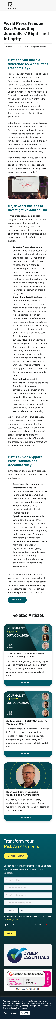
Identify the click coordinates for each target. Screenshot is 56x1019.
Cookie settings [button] (11, 1013)
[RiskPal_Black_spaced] (10, 2)
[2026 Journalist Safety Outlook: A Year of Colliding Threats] (28, 625)
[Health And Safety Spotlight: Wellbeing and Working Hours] (28, 764)
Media (43, 47)
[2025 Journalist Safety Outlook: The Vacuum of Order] (28, 693)
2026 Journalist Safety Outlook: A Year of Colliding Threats (25, 655)
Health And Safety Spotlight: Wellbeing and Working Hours (22, 794)
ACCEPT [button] (24, 1013)
